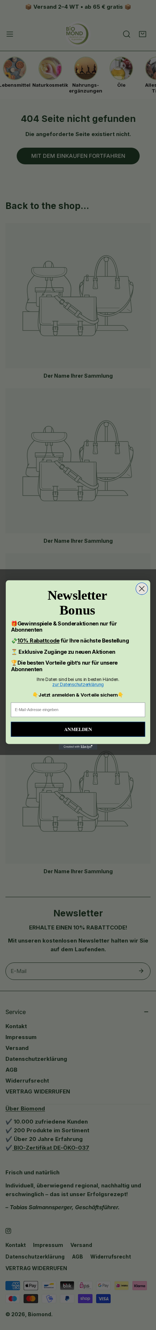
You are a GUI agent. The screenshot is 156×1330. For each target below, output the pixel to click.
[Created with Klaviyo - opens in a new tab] (78, 747)
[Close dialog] (142, 589)
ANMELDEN (78, 729)
